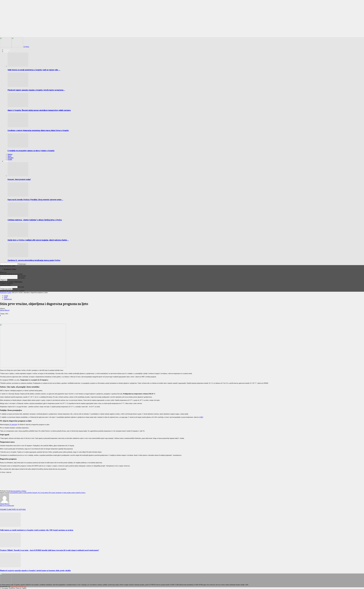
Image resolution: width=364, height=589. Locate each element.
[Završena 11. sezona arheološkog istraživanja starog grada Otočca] (18, 256)
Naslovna (7, 50)
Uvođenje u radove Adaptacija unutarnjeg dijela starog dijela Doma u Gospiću (38, 130)
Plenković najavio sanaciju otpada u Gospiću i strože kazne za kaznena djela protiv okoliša (35, 570)
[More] (10, 318)
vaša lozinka (21, 278)
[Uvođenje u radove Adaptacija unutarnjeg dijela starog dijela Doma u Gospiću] (18, 127)
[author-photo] (4, 502)
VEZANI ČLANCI (6, 509)
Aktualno (10, 158)
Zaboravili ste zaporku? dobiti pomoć (11, 282)
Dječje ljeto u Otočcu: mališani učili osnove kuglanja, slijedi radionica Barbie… (38, 240)
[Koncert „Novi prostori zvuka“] (18, 176)
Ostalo (10, 159)
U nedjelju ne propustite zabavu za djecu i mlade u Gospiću (31, 151)
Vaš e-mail (21, 287)
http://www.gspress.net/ (7, 505)
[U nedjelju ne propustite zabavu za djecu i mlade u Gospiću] (18, 147)
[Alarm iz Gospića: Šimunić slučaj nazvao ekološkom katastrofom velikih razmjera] (18, 106)
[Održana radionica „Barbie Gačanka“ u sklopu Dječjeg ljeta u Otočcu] (18, 216)
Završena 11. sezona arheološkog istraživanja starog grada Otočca (34, 260)
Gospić (6, 51)
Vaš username (22, 276)
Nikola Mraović (4, 310)
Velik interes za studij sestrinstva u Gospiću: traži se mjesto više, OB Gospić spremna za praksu (36, 530)
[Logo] (6, 46)
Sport (9, 156)
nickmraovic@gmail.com (18, 586)
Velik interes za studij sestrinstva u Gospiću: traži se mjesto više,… (34, 70)
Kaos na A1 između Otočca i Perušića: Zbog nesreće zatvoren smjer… (35, 200)
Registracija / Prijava (10, 269)
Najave (10, 154)
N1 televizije (13, 424)
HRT (201, 417)
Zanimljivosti (8, 299)
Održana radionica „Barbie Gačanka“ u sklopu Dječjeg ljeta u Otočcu (35, 220)
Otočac (6, 161)
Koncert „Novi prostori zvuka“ (19, 179)
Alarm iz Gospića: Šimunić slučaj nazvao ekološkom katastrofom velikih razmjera (39, 110)
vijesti (5, 297)
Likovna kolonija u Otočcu (18, 491)
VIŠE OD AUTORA (19, 509)
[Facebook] (3, 318)
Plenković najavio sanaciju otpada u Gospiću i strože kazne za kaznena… (36, 90)
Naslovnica (3, 292)
